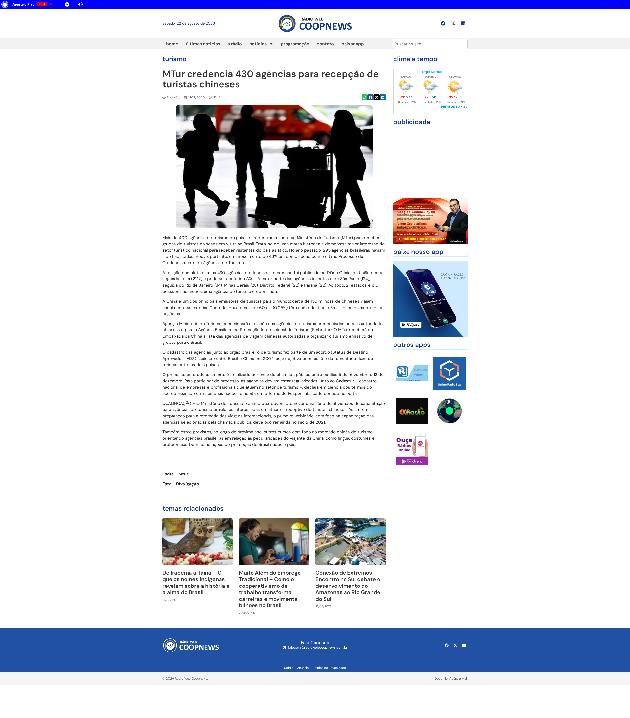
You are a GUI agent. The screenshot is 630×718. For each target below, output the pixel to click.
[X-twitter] (453, 23)
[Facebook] (443, 23)
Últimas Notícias (203, 44)
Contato (325, 44)
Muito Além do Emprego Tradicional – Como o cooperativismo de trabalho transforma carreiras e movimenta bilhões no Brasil (270, 589)
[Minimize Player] (622, 4)
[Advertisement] (430, 162)
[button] (365, 97)
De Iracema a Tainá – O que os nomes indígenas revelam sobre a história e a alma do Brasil (196, 582)
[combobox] (430, 44)
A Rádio (234, 44)
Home (172, 44)
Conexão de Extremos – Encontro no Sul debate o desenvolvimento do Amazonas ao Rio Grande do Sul (347, 586)
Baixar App (352, 44)
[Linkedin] (463, 23)
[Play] (67, 4)
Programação (295, 44)
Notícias (258, 44)
